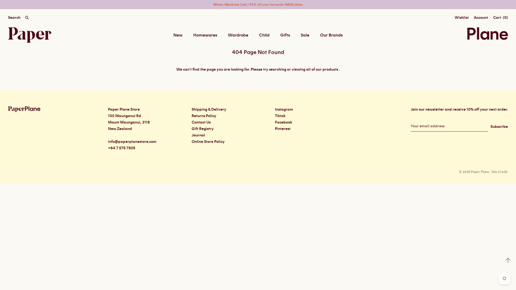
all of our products (322, 69)
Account (481, 18)
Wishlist (462, 18)
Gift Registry (203, 129)
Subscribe (499, 127)
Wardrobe (238, 35)
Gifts (285, 35)
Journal (198, 135)
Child (264, 35)
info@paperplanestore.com (132, 142)
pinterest (283, 129)
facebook (283, 122)
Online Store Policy (208, 142)
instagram (284, 109)
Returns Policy (204, 116)
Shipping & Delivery (209, 109)
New (177, 35)
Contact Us (201, 122)
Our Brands (331, 35)
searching (277, 69)
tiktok (280, 116)
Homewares (205, 35)
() (500, 18)
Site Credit (499, 171)
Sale (305, 35)
